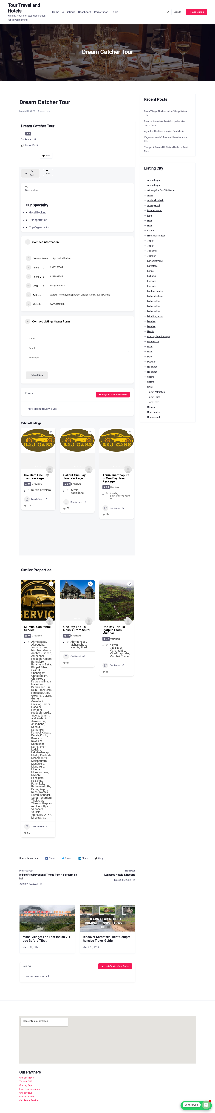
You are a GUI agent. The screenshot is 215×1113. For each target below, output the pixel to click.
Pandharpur (153, 341)
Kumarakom (38, 746)
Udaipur (151, 407)
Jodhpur (151, 256)
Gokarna (36, 695)
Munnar (36, 769)
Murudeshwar (39, 772)
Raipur (43, 789)
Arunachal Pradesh (37, 657)
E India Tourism (26, 1096)
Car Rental (26, 139)
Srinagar (45, 795)
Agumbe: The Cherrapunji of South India (164, 131)
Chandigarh (38, 673)
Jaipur (150, 240)
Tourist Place (153, 397)
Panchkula (37, 783)
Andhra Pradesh (41, 653)
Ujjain (46, 806)
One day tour (25, 1093)
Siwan (35, 795)
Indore (35, 715)
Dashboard (84, 12)
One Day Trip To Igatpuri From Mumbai (113, 630)
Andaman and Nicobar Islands (41, 649)
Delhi (34, 690)
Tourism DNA (25, 1081)
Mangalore (37, 763)
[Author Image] (49, 469)
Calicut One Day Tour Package (35, 476)
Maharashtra (39, 758)
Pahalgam (37, 777)
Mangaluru (37, 766)
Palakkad (36, 780)
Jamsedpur (38, 721)
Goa (46, 692)
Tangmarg (45, 797)
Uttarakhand (153, 417)
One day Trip (25, 1085)
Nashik (75, 647)
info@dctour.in (57, 285)
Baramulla (37, 664)
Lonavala (151, 281)
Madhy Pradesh (41, 755)
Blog (149, 215)
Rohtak (43, 792)
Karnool (36, 732)
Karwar (46, 732)
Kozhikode (38, 493)
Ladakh (35, 749)
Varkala (35, 812)
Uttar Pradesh (154, 412)
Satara (150, 377)
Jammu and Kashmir (40, 717)
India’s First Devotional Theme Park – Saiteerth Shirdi (48, 876)
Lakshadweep (40, 752)
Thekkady (37, 800)
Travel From (153, 402)
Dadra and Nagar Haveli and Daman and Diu (41, 684)
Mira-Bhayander (119, 653)
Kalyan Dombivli (155, 261)
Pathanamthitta (40, 786)
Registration (101, 12)
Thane (125, 656)
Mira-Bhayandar (155, 316)
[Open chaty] (206, 1105)
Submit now (37, 375)
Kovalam (36, 738)
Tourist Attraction (156, 392)
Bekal (48, 664)
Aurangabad (153, 205)
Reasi (34, 792)
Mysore (36, 775)
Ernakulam (45, 690)
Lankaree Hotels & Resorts (119, 874)
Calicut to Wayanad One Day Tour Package (116, 478)
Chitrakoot (37, 678)
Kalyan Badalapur (116, 646)
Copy (100, 858)
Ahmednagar (78, 641)
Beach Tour (37, 502)
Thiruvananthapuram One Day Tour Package (76, 478)
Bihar (44, 667)
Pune (150, 346)
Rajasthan (152, 366)
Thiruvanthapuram (81, 497)
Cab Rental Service (28, 1100)
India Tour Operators (29, 1089)
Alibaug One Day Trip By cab (161, 190)
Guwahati (37, 701)
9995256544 (56, 267)
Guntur (35, 698)
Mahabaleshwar (155, 296)
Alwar (150, 195)
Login (114, 12)
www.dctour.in (57, 303)
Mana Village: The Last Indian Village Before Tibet (46, 939)
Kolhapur (151, 276)
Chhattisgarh (39, 675)
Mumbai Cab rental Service (37, 628)
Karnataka (37, 729)
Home (55, 12)
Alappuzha (37, 644)
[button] (25, 448)
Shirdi (83, 647)
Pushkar (151, 361)
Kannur (35, 726)
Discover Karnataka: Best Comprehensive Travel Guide (106, 939)
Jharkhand (37, 724)
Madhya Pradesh (155, 291)
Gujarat (47, 695)
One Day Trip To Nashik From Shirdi (76, 628)
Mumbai (115, 656)
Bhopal (35, 667)
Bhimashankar (154, 210)
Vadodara (37, 809)
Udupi (38, 806)
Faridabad (37, 692)
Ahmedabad (38, 641)
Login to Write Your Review (114, 394)
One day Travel (26, 1077)
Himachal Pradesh (37, 711)
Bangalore (37, 661)
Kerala (28, 145)
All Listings (68, 12)
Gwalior (35, 704)
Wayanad (115, 496)
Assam (47, 658)
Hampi (46, 704)
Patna (34, 789)
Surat (34, 797)
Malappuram (39, 760)
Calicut (114, 493)
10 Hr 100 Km (38, 826)
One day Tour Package (158, 336)
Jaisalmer (152, 251)
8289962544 (56, 276)
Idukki (46, 712)
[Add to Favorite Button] (51, 432)
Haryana (36, 707)
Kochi (35, 145)
